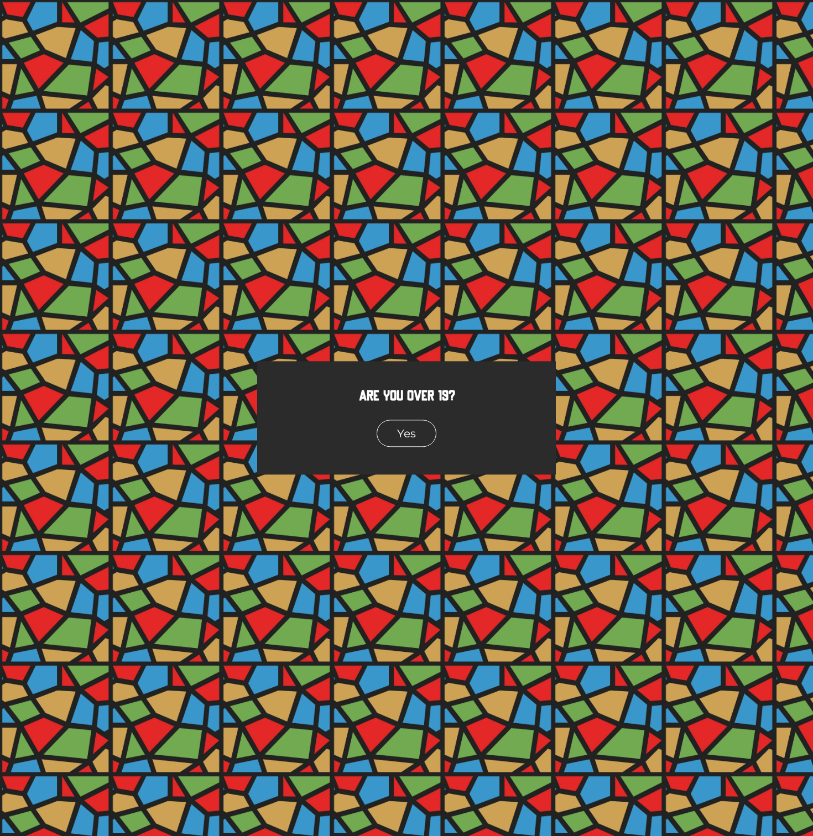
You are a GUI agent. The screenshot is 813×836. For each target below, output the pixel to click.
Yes (406, 433)
